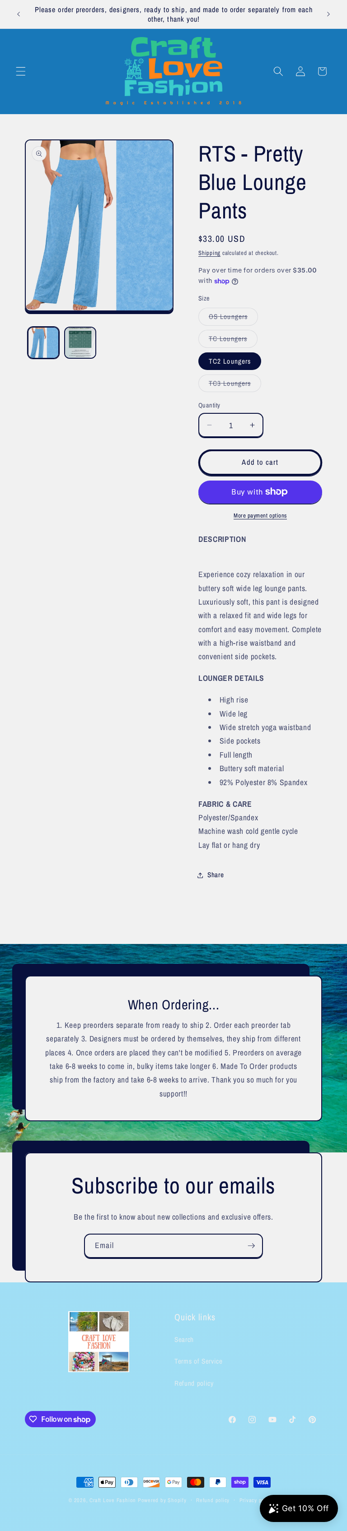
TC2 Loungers (230, 361)
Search (184, 1339)
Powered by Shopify (162, 1500)
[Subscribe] (251, 1246)
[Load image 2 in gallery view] (80, 343)
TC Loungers (233, 340)
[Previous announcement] (18, 14)
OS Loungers (233, 318)
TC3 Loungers (235, 385)
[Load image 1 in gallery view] (44, 343)
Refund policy (194, 1383)
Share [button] (215, 874)
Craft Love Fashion (112, 1500)
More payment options (260, 515)
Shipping (209, 253)
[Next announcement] (328, 14)
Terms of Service (198, 1361)
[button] (21, 71)
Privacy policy (256, 1500)
